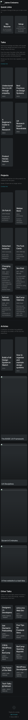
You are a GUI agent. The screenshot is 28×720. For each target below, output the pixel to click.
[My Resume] (7, 19)
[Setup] (21, 19)
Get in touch (14, 714)
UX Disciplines (7, 484)
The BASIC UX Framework (12, 439)
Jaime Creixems (11, 2)
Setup (20, 24)
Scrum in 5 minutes (9, 540)
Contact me (4, 64)
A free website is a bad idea (13, 581)
